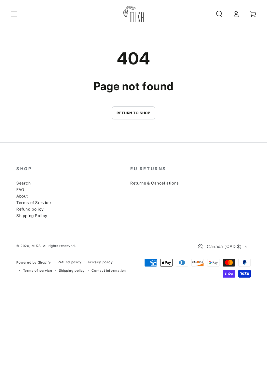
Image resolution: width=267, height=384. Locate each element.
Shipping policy (72, 270)
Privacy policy (100, 262)
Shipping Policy (32, 215)
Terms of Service (33, 202)
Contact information (108, 270)
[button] (219, 14)
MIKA (36, 246)
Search (23, 183)
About (22, 196)
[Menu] (14, 14)
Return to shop (133, 113)
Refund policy (30, 209)
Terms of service (37, 270)
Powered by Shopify (33, 262)
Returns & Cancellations (154, 183)
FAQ (20, 189)
